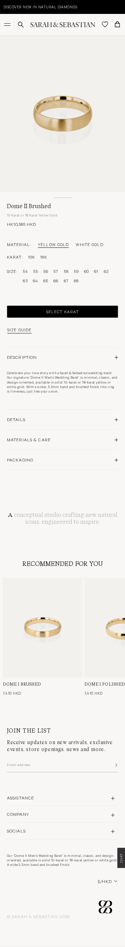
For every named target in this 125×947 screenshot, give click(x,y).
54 (25, 271)
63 (25, 280)
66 (55, 280)
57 (55, 271)
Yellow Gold (53, 244)
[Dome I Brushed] (43, 628)
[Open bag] (117, 24)
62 (106, 271)
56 (45, 271)
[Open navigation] (7, 24)
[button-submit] (115, 765)
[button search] (21, 24)
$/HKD (105, 881)
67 (66, 280)
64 (35, 280)
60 (86, 271)
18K (43, 256)
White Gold (89, 244)
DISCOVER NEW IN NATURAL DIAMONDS (40, 7)
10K (31, 256)
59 (76, 271)
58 (66, 271)
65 (45, 280)
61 (96, 271)
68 (76, 280)
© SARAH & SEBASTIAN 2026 (38, 916)
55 (35, 271)
